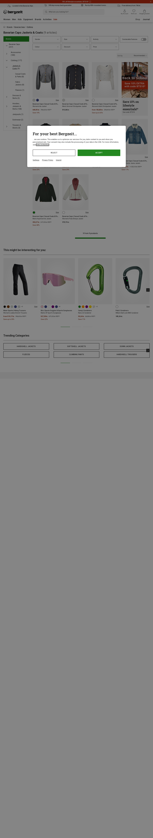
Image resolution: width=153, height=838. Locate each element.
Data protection (42, 145)
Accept (98, 153)
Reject (54, 153)
